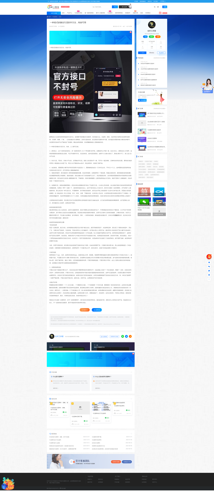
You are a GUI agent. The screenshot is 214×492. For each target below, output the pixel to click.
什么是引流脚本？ (58, 376)
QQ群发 (156, 161)
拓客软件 (149, 164)
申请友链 (144, 479)
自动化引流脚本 (96, 443)
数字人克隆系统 (100, 13)
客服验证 (117, 479)
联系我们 (148, 13)
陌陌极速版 (155, 164)
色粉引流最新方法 (99, 347)
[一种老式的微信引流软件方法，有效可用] (90, 92)
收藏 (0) (85, 310)
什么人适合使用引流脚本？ (103, 376)
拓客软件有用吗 (151, 169)
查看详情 (55, 388)
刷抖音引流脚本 (142, 172)
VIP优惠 (136, 1)
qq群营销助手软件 (155, 174)
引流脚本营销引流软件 (154, 130)
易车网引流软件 (151, 172)
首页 (63, 13)
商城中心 (90, 479)
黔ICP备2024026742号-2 (53, 488)
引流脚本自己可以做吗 (99, 413)
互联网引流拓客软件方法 (98, 446)
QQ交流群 (143, 100)
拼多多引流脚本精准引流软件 (148, 85)
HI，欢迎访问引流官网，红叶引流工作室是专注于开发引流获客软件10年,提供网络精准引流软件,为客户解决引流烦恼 (74, 1)
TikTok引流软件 (142, 169)
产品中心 (69, 13)
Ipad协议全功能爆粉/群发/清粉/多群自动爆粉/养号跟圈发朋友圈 (157, 147)
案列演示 (154, 479)
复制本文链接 (115, 336)
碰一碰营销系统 (89, 13)
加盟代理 (135, 13)
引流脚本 (110, 13)
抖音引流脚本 (142, 164)
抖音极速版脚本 (160, 169)
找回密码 (127, 482)
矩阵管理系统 (119, 13)
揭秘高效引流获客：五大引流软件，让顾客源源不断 (62, 449)
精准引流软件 (142, 177)
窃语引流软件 (150, 177)
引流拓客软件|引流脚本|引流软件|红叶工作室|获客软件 (64, 324)
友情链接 (100, 482)
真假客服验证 (143, 1)
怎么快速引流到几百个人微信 (156, 121)
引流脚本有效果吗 (119, 406)
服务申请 (90, 482)
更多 (141, 13)
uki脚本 (146, 174)
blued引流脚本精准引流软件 (148, 74)
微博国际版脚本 (160, 172)
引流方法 (141, 174)
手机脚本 (149, 166)
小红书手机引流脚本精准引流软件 (149, 69)
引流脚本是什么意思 (54, 443)
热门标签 (155, 1)
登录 (165, 7)
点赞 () (97, 310)
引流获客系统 (78, 13)
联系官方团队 (116, 461)
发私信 (152, 52)
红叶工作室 (54, 26)
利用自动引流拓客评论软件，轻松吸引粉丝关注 (61, 446)
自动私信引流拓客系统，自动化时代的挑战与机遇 (105, 449)
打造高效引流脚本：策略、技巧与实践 (58, 408)
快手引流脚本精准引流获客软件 (149, 79)
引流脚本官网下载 (77, 416)
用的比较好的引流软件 (56, 347)
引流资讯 (54, 16)
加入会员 (124, 7)
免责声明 (127, 479)
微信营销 (161, 166)
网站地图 (63, 488)
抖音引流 (155, 166)
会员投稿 (144, 482)
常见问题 (117, 482)
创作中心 (154, 482)
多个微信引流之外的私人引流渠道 (157, 113)
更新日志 (149, 1)
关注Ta (143, 52)
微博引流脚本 (142, 166)
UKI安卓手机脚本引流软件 (147, 63)
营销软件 (127, 13)
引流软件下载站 (148, 161)
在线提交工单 (127, 461)
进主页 (162, 52)
